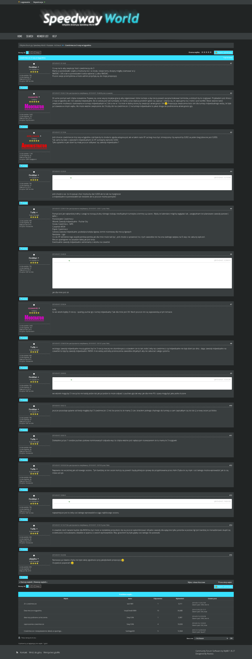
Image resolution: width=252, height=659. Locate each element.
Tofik (33, 212)
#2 (231, 93)
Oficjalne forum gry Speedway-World (32, 45)
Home (19, 36)
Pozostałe (50, 45)
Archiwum (57, 45)
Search (29, 36)
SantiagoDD (130, 631)
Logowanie (25, 2)
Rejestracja (38, 2)
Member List (42, 36)
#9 (231, 373)
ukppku (33, 558)
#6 (231, 254)
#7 (231, 304)
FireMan (33, 67)
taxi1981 (130, 604)
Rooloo (210, 653)
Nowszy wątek (40, 582)
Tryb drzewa (227, 58)
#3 (231, 132)
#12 (230, 465)
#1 (231, 63)
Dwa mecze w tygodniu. (33, 610)
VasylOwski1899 (130, 610)
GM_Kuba (204, 612)
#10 (230, 406)
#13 (230, 495)
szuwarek (109, 93)
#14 (230, 525)
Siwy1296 (130, 617)
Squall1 (203, 632)
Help (54, 36)
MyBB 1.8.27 (229, 651)
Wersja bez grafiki (51, 652)
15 (158, 610)
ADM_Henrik (205, 605)
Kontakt (23, 652)
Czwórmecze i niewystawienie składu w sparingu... (43, 631)
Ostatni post (196, 605)
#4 (231, 171)
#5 (231, 209)
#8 (231, 343)
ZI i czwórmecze (30, 604)
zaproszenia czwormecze (34, 624)
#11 (230, 435)
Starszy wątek (26, 582)
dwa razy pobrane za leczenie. (36, 617)
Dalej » (38, 53)
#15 (230, 555)
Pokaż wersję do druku (28, 638)
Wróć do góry (35, 652)
